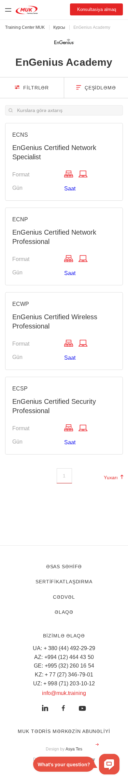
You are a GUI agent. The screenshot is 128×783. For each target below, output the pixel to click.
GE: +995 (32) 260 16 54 (64, 666)
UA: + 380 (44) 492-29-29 (64, 648)
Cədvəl (64, 597)
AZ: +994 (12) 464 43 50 (64, 657)
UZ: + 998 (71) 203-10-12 (64, 683)
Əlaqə (64, 612)
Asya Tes (74, 749)
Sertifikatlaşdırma (64, 581)
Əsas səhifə (64, 566)
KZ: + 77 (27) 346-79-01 (64, 675)
